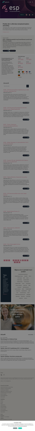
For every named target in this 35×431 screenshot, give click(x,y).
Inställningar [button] (15, 428)
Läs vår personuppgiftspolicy (22, 426)
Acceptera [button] (20, 428)
